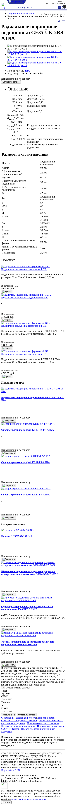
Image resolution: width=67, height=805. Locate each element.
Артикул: (6, 693)
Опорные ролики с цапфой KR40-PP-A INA (25, 494)
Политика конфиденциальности (18, 726)
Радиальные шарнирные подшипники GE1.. (24, 297)
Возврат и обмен (46, 717)
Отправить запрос (10, 82)
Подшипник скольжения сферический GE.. (24, 269)
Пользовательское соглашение (43, 723)
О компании (7, 717)
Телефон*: (6, 702)
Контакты (6, 731)
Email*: (5, 708)
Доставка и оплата (26, 717)
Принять (6, 802)
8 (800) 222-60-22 (26, 7)
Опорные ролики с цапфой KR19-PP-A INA (25, 462)
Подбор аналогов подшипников (38, 729)
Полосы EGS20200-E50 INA (16, 536)
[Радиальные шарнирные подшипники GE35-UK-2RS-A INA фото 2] (36, 59)
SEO (17, 770)
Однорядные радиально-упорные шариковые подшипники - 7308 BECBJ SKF (27, 608)
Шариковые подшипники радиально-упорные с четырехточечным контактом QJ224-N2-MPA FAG (29, 573)
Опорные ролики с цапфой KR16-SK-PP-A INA (27, 430)
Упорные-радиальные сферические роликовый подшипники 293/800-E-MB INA (27, 643)
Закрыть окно (8, 715)
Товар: (4, 690)
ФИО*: (5, 696)
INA (27, 70)
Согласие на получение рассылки (19, 720)
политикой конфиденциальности (28, 799)
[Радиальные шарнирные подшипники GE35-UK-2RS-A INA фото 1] (36, 54)
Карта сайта (7, 770)
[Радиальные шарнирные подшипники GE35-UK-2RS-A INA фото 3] (36, 65)
